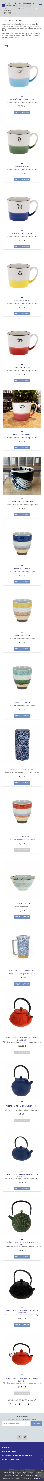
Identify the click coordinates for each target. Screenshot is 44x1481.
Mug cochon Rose (22, 434)
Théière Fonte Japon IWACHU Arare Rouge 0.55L (22, 1380)
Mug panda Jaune (22, 300)
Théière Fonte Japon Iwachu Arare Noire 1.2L (22, 1311)
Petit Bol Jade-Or (22, 904)
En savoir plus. (26, 1478)
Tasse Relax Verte (22, 703)
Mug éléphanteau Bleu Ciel (22, 99)
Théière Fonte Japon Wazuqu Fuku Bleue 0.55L (22, 1175)
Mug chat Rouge (22, 367)
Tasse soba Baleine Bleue (22, 501)
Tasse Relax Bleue (22, 568)
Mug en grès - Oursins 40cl (22, 971)
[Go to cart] (40, 5)
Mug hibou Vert (22, 166)
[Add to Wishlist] (22, 95)
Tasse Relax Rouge (22, 837)
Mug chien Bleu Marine (22, 233)
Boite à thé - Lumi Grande (22, 770)
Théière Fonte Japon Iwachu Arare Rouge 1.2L (22, 1039)
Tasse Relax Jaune (22, 635)
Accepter (37, 1478)
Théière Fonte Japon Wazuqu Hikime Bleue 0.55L (22, 1107)
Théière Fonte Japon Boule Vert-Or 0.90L (22, 1243)
